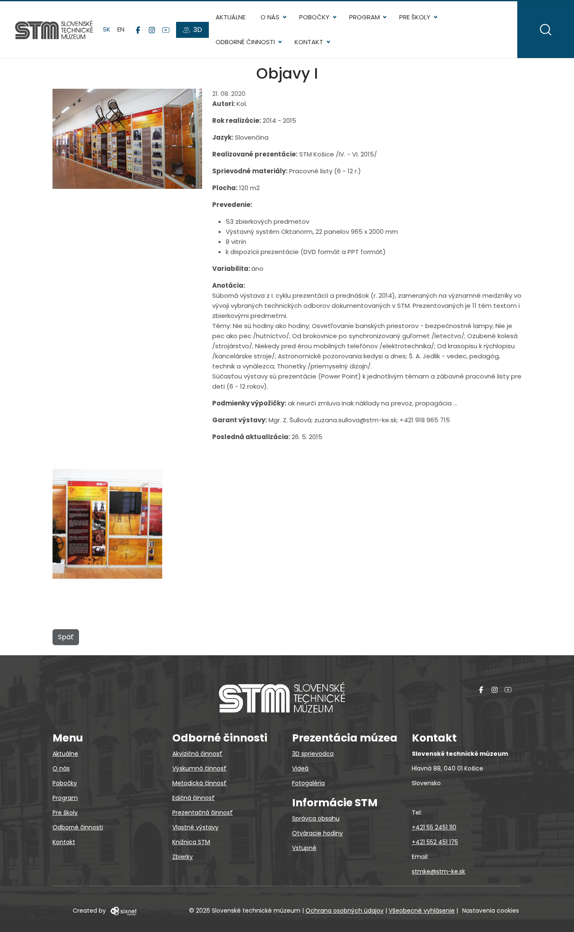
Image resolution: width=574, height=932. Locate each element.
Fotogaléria (308, 783)
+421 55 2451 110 (434, 827)
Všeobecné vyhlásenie (422, 910)
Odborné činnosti (245, 41)
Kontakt (309, 41)
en (120, 29)
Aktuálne (230, 17)
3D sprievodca (313, 753)
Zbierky (182, 857)
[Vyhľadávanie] (545, 29)
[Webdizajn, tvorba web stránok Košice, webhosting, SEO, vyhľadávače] (123, 910)
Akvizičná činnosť (197, 753)
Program (364, 17)
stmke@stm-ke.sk (438, 871)
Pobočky (314, 17)
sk (107, 29)
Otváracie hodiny (317, 833)
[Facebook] (138, 30)
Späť (66, 637)
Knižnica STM (191, 842)
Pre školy (414, 17)
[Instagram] (151, 30)
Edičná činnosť (193, 798)
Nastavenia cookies (490, 910)
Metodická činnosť (199, 783)
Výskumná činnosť (199, 768)
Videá (300, 768)
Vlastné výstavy (195, 827)
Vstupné (304, 848)
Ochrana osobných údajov (344, 910)
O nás (270, 17)
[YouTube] (165, 30)
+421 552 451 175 (435, 842)
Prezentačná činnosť (202, 812)
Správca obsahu (316, 818)
